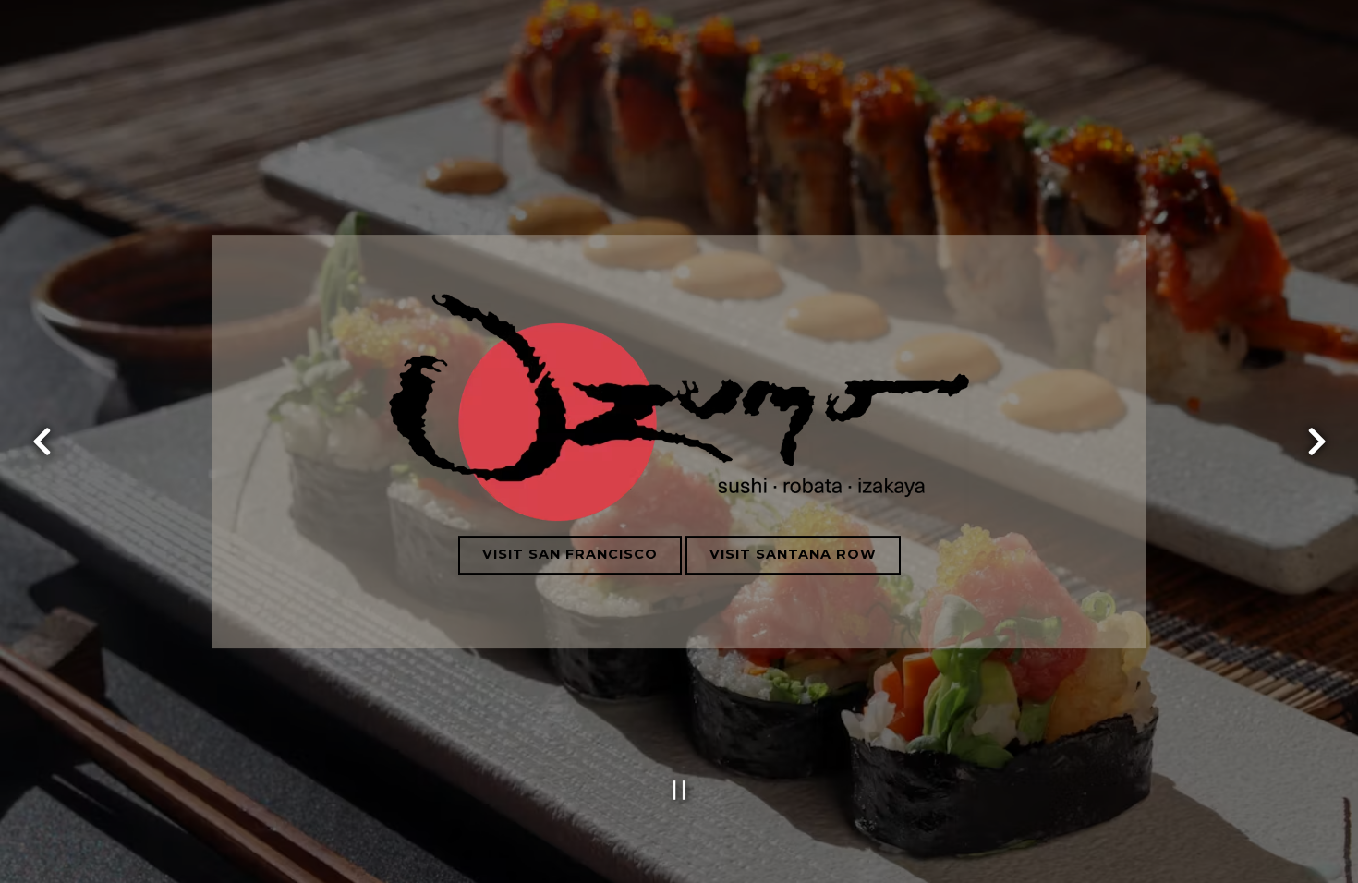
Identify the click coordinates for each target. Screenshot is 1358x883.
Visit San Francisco (570, 554)
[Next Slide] (1316, 441)
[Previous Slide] (41, 441)
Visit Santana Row (793, 554)
